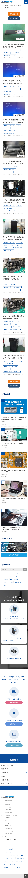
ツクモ (5, 855)
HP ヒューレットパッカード (10, 843)
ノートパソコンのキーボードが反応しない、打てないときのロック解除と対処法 (13, 528)
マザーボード (7, 573)
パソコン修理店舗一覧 (6, 828)
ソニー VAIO (6, 861)
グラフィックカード (8, 576)
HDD (12, 245)
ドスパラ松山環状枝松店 (10, 169)
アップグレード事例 (6, 807)
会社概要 (3, 836)
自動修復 (7, 52)
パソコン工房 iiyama (17, 861)
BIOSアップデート (8, 172)
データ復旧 (4, 820)
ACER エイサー (19, 867)
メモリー (6, 582)
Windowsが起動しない (9, 133)
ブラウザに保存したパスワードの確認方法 (12, 443)
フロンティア (21, 858)
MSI (21, 852)
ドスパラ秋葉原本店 (16, 287)
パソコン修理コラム (6, 809)
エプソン (13, 858)
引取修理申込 (19, 1)
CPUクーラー (19, 582)
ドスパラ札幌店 (16, 52)
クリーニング (7, 247)
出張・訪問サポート (6, 825)
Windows (20, 242)
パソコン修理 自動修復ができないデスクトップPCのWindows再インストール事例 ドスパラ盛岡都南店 (13, 201)
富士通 (10, 849)
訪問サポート (22, 1)
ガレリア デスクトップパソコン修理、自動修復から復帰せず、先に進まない (13, 238)
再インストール (16, 369)
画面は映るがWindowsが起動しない (12, 289)
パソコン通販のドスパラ (7, 833)
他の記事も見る (14, 555)
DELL (14, 846)
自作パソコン (13, 284)
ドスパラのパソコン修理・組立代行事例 (11, 5)
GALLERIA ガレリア (9, 250)
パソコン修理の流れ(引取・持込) (9, 815)
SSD (18, 50)
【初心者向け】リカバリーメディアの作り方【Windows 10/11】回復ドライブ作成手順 (13, 418)
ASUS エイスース (14, 855)
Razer (5, 864)
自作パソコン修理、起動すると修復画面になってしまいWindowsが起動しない (13, 277)
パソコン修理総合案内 (6, 812)
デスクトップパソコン (9, 50)
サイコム (6, 858)
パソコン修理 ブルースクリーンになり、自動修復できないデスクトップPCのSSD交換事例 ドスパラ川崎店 (14, 82)
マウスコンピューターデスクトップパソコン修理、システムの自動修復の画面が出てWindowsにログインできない (14, 357)
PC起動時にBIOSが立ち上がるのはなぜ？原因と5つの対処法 (13, 471)
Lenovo (20, 846)
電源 (12, 582)
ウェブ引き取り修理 (9, 363)
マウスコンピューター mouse (11, 366)
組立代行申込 (14, 18)
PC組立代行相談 (14, 745)
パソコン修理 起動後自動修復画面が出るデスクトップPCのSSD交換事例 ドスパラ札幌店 (13, 45)
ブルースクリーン (8, 89)
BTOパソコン (7, 326)
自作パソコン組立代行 (6, 823)
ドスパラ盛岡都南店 (9, 208)
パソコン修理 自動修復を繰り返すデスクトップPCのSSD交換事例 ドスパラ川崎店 (13, 121)
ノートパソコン (8, 166)
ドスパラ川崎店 (8, 91)
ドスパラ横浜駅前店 (18, 247)
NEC (5, 849)
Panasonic (12, 864)
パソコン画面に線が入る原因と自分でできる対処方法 (13, 499)
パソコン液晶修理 (5, 817)
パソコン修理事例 (5, 804)
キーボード (18, 576)
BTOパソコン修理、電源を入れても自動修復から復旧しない (13, 317)
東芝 (22, 855)
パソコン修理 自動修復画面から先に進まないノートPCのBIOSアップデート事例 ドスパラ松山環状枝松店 (13, 162)
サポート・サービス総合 (7, 831)
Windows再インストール (10, 55)
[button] (26, 2)
